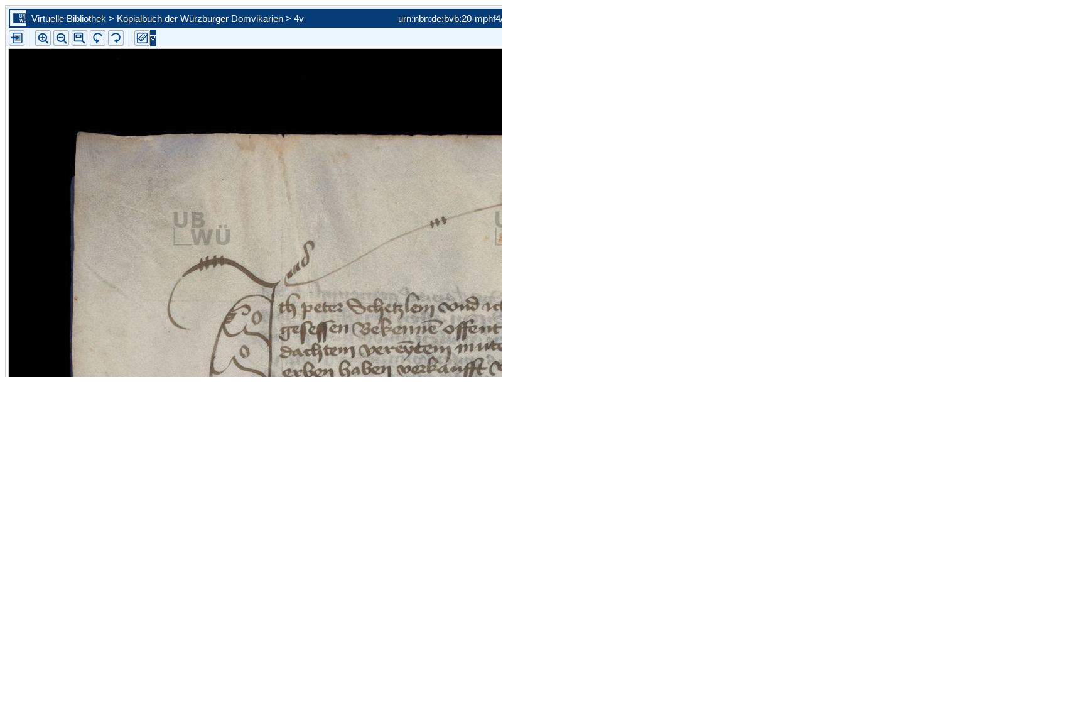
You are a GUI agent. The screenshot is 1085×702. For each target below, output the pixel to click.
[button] (79, 38)
